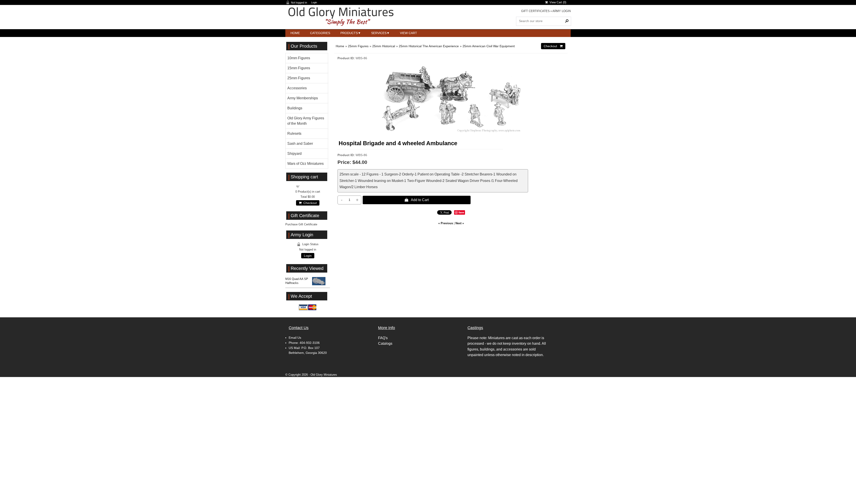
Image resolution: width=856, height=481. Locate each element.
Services (379, 33)
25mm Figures (358, 46)
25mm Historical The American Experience (429, 46)
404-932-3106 (310, 342)
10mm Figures (298, 58)
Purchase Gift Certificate (301, 224)
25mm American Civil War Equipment (489, 46)
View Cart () (557, 2)
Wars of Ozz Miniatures (305, 163)
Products (349, 33)
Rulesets (294, 133)
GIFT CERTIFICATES (535, 11)
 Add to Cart (417, 200)
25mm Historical (383, 46)
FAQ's (383, 338)
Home (295, 33)
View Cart (408, 33)
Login (314, 2)
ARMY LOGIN (561, 11)
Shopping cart (310, 186)
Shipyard (294, 153)
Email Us (295, 337)
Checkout (309, 202)
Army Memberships (302, 98)
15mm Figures (298, 68)
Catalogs (385, 343)
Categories (320, 33)
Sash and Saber (300, 143)
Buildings (294, 108)
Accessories (297, 88)
